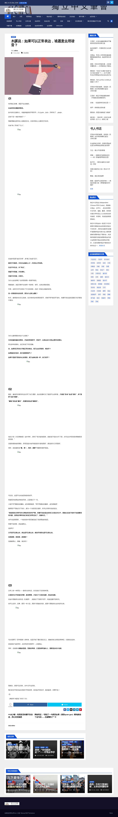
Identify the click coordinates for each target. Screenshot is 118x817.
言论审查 (26, 53)
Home (111, 813)
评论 (15, 744)
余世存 (99, 263)
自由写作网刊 (39, 26)
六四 (109, 263)
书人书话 (18, 21)
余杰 (104, 263)
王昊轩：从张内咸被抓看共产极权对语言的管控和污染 (17, 786)
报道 (76, 741)
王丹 (104, 287)
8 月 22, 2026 (41, 790)
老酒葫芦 (93, 294)
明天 (55, 21)
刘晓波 (93, 266)
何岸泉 (93, 263)
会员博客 (49, 26)
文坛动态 (72, 16)
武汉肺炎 (106, 284)
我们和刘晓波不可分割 (94, 21)
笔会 (109, 291)
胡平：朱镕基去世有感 (97, 107)
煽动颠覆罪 (70, 781)
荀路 (104, 294)
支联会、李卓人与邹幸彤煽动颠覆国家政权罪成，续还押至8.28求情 (100, 57)
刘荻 (103, 266)
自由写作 (37, 21)
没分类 (9, 781)
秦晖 (104, 291)
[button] (108, 21)
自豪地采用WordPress (11, 813)
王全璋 (93, 291)
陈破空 (103, 298)
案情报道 (64, 781)
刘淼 (98, 266)
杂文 (47, 747)
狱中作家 (82, 16)
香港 (109, 298)
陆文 (98, 298)
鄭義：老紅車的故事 (97, 176)
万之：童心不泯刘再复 (97, 150)
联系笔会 (29, 16)
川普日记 (98, 273)
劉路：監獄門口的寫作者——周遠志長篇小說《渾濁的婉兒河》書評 (100, 183)
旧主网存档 (78, 21)
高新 (92, 301)
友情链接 (18, 26)
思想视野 (9, 21)
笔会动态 (49, 16)
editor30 (24, 790)
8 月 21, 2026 (68, 790)
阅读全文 (102, 245)
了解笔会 (39, 16)
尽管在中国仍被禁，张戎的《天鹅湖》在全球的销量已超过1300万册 (100, 89)
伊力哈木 (106, 259)
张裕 (92, 277)
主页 (21, 16)
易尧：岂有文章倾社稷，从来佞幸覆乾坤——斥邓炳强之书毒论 (98, 787)
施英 (101, 277)
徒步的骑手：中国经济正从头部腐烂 (44, 785)
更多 (91, 189)
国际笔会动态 (62, 16)
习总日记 (93, 259)
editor (16, 50)
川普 (92, 273)
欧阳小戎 (93, 284)
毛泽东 (93, 287)
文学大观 (28, 21)
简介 (14, 16)
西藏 (109, 294)
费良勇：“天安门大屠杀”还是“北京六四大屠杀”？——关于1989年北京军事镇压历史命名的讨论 (100, 73)
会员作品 (93, 16)
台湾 (92, 270)
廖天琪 (105, 273)
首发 (61, 21)
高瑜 (97, 301)
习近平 (100, 259)
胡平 (99, 294)
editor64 (50, 755)
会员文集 (28, 26)
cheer (77, 790)
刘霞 (107, 266)
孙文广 (102, 270)
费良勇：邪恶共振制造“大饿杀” (100, 112)
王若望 (99, 291)
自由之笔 (47, 21)
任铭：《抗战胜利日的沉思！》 (100, 102)
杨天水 (107, 277)
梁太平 (105, 280)
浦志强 (99, 287)
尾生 (107, 270)
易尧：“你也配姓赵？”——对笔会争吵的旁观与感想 (45, 752)
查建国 (99, 280)
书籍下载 (9, 26)
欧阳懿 (100, 284)
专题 (68, 21)
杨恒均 (93, 280)
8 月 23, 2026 (13, 790)
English (59, 26)
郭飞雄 (93, 298)
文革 (97, 277)
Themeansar (31, 813)
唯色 (97, 270)
